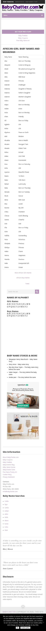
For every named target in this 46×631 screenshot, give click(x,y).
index (6, 527)
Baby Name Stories (9, 467)
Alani (6, 530)
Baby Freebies (22, 35)
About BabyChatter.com (11, 457)
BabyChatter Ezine (9, 469)
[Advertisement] (24, 24)
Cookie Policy (7, 474)
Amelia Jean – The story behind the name (22, 377)
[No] (43, 622)
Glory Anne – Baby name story (19, 364)
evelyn (7, 511)
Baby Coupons (23, 38)
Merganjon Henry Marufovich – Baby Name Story (20, 2)
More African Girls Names (23, 273)
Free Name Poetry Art (10, 472)
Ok (17, 628)
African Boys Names (23, 278)
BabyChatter (9, 612)
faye (6, 504)
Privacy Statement (9, 477)
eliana (6, 520)
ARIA (6, 517)
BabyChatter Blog (8, 465)
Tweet (27, 283)
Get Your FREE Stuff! (23, 32)
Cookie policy (25, 628)
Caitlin (7, 501)
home (6, 524)
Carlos (7, 508)
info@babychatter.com (10, 491)
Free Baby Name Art (23, 40)
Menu (5, 15)
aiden (6, 514)
